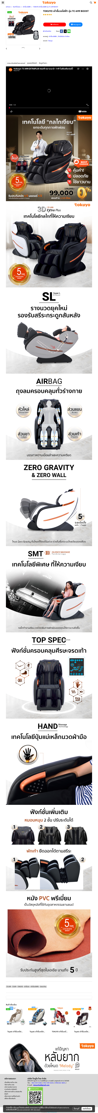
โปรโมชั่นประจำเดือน (63, 36)
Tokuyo (50, 41)
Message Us (77, 24)
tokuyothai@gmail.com (41, 1085)
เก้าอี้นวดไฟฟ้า (53, 36)
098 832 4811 (60, 1083)
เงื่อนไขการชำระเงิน (10, 1082)
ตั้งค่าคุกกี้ (76, 1109)
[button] (90, 3)
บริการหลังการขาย (10, 1087)
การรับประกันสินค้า (10, 1089)
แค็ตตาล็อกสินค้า (10, 1098)
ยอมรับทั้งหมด (87, 1109)
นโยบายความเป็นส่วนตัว (12, 1096)
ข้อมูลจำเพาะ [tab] (43, 63)
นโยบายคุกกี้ (36, 1110)
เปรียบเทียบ (47, 31)
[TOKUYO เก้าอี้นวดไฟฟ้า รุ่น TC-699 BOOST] (23, 27)
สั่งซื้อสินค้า (55, 24)
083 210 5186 (37, 1083)
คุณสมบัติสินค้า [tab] (32, 63)
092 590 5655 (48, 1083)
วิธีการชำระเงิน (9, 1084)
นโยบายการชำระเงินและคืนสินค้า (13, 1092)
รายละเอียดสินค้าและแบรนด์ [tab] (16, 63)
